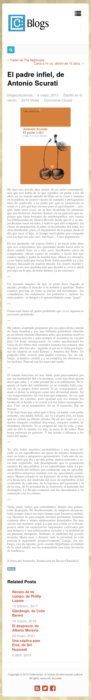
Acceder (57, 678)
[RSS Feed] (37, 688)
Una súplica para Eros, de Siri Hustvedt (26, 645)
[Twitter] (45, 688)
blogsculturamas (20, 95)
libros (11, 569)
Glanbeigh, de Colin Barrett (28, 613)
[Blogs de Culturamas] (28, 33)
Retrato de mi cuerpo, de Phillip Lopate (26, 596)
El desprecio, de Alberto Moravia (25, 627)
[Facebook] (53, 688)
